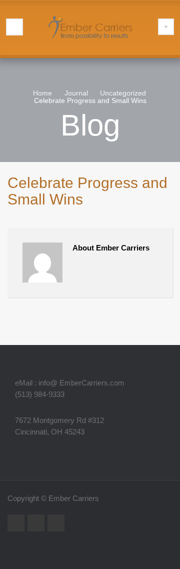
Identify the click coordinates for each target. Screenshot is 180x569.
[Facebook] (56, 523)
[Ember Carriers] (90, 27)
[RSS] (16, 523)
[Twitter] (36, 523)
